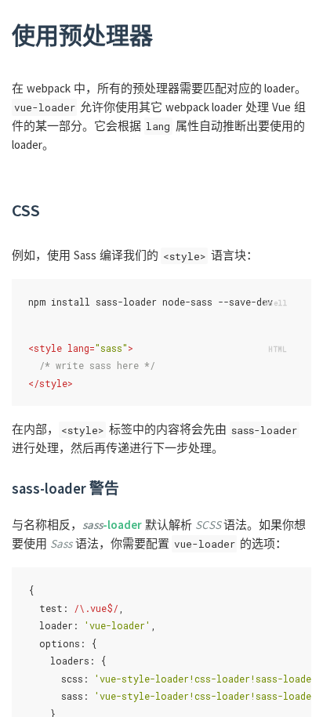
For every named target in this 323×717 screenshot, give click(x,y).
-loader (112, 524)
